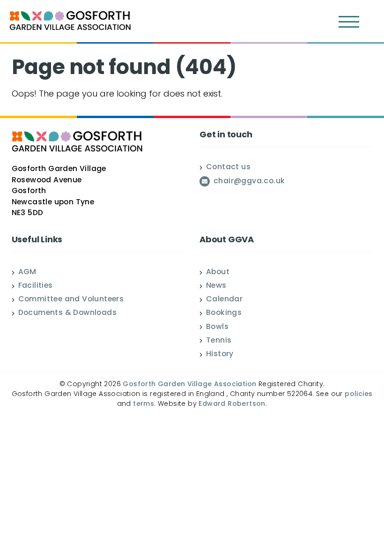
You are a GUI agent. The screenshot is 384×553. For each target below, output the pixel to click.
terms (143, 404)
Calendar (224, 300)
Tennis (218, 341)
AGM (27, 272)
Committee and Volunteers (71, 300)
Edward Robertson (232, 404)
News (216, 286)
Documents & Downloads (67, 313)
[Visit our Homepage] (70, 22)
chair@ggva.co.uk (249, 181)
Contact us (228, 167)
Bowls (217, 327)
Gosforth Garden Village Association (189, 384)
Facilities (35, 286)
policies (358, 394)
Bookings (224, 313)
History (220, 354)
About (217, 272)
